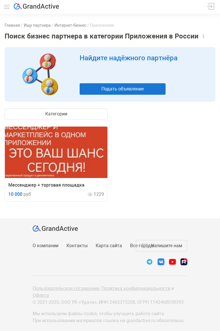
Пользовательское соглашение (66, 288)
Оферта (41, 295)
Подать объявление (122, 89)
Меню (6, 6)
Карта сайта (109, 245)
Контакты (77, 245)
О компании (45, 245)
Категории (56, 114)
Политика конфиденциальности (135, 288)
